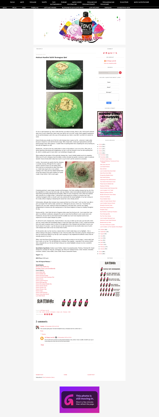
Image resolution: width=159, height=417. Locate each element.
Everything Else (123, 8)
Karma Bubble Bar (41, 273)
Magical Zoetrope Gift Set (106, 192)
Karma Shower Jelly (41, 289)
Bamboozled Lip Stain (105, 222)
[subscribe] (116, 53)
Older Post (91, 374)
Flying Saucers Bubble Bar (106, 183)
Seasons (108, 8)
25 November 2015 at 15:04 (64, 337)
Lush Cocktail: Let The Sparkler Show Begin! (111, 226)
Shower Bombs (108, 2)
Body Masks (76, 2)
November (103, 157)
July (101, 236)
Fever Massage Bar (105, 214)
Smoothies (124, 2)
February (102, 246)
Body (5, 8)
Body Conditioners (141, 2)
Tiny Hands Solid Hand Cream (107, 181)
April (101, 242)
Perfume (34, 8)
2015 (100, 153)
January (102, 249)
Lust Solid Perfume (105, 166)
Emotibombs (72, 4)
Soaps (44, 2)
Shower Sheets (88, 4)
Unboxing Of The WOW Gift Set (108, 179)
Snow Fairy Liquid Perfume (107, 207)
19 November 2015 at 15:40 (52, 326)
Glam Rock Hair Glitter (105, 173)
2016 (100, 151)
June (101, 238)
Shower (33, 2)
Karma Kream (39, 279)
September (103, 231)
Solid (69, 311)
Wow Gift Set (103, 169)
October (102, 229)
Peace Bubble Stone (105, 199)
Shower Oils (92, 2)
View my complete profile (110, 63)
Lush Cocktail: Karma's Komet (107, 203)
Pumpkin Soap (103, 209)
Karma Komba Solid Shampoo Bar (108, 188)
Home (12, 2)
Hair (23, 8)
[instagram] (106, 53)
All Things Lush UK (50, 337)
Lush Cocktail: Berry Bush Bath (108, 171)
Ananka (42, 326)
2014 (100, 251)
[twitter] (104, 53)
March (102, 244)
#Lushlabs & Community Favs (72, 8)
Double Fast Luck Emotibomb (45, 268)
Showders (104, 4)
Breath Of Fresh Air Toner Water (108, 194)
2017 (100, 148)
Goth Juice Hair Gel (105, 164)
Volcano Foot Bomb (105, 196)
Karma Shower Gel (41, 287)
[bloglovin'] (114, 53)
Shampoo (65, 311)
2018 (100, 146)
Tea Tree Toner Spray (105, 216)
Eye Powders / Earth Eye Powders (108, 211)
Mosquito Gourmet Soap (106, 205)
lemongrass (53, 311)
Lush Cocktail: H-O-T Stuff (106, 190)
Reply (41, 331)
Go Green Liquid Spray (106, 159)
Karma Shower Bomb (41, 285)
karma (43, 311)
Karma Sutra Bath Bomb (42, 294)
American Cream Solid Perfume (108, 220)
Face (14, 8)
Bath (22, 2)
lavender (48, 311)
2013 (100, 253)
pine (61, 311)
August (102, 233)
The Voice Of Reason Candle (107, 224)
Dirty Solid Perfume (105, 177)
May (101, 240)
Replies (44, 334)
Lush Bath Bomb (40, 296)
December (103, 155)
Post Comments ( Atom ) (49, 377)
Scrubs (64, 2)
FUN (53, 2)
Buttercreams (55, 4)
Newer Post (39, 374)
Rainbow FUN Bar (104, 186)
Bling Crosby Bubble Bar (42, 266)
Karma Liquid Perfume (42, 280)
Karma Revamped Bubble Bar (44, 284)
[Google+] (111, 53)
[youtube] (109, 53)
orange (58, 311)
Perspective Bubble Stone (106, 175)
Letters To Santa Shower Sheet (108, 201)
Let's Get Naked (50, 8)
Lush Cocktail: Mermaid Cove (107, 218)
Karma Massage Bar (41, 282)
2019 (100, 144)
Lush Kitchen (94, 8)
